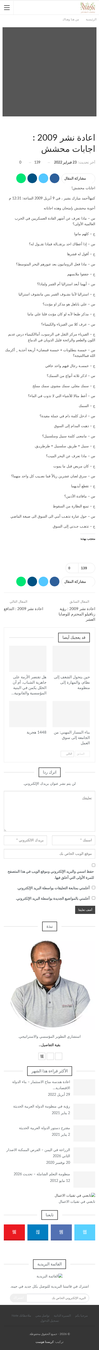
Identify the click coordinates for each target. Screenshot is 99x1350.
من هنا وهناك (93, 128)
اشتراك (18, 1298)
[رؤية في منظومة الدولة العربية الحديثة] (84, 1112)
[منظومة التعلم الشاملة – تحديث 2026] (84, 1179)
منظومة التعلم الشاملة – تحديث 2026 (42, 1174)
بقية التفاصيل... (49, 1045)
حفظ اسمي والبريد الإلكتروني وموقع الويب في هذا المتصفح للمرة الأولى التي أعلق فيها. (51, 875)
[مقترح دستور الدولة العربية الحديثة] (84, 1133)
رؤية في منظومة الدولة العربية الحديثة (41, 1106)
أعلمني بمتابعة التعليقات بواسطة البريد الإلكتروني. (53, 888)
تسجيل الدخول (49, 1320)
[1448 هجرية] (27, 714)
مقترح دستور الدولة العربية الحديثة (44, 1128)
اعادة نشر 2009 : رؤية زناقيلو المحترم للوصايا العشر (77, 614)
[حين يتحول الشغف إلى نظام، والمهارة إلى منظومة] (71, 659)
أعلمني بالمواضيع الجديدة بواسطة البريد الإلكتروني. (53, 898)
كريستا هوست (45, 1341)
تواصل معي (42, 1315)
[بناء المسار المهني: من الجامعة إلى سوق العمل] (71, 714)
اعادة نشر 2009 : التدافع (23, 609)
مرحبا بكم (81, 1315)
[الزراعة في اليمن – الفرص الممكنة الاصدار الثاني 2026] (84, 1155)
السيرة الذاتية (62, 1315)
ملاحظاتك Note (21, 1315)
